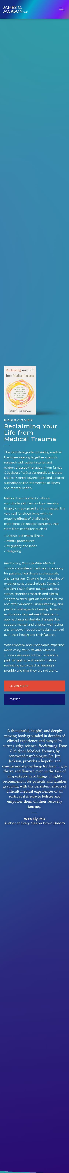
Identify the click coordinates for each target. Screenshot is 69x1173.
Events (15, 699)
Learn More (19, 686)
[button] (61, 9)
